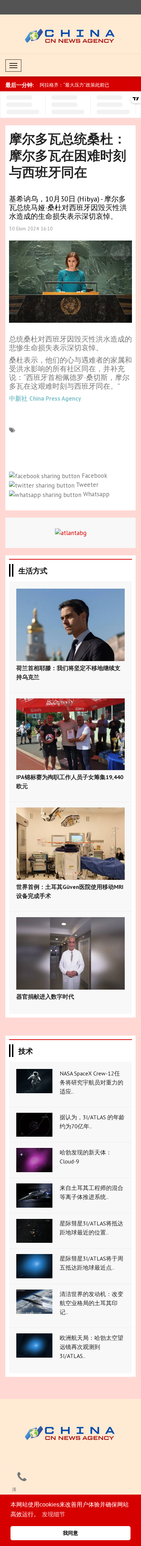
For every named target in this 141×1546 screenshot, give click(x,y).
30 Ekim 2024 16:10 (31, 228)
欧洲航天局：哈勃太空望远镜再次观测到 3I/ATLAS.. (91, 1346)
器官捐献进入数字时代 (45, 996)
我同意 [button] (70, 1533)
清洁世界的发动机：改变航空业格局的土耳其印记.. (91, 1303)
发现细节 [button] (53, 1514)
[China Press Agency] (71, 1433)
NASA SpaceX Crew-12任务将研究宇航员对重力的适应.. (91, 1082)
